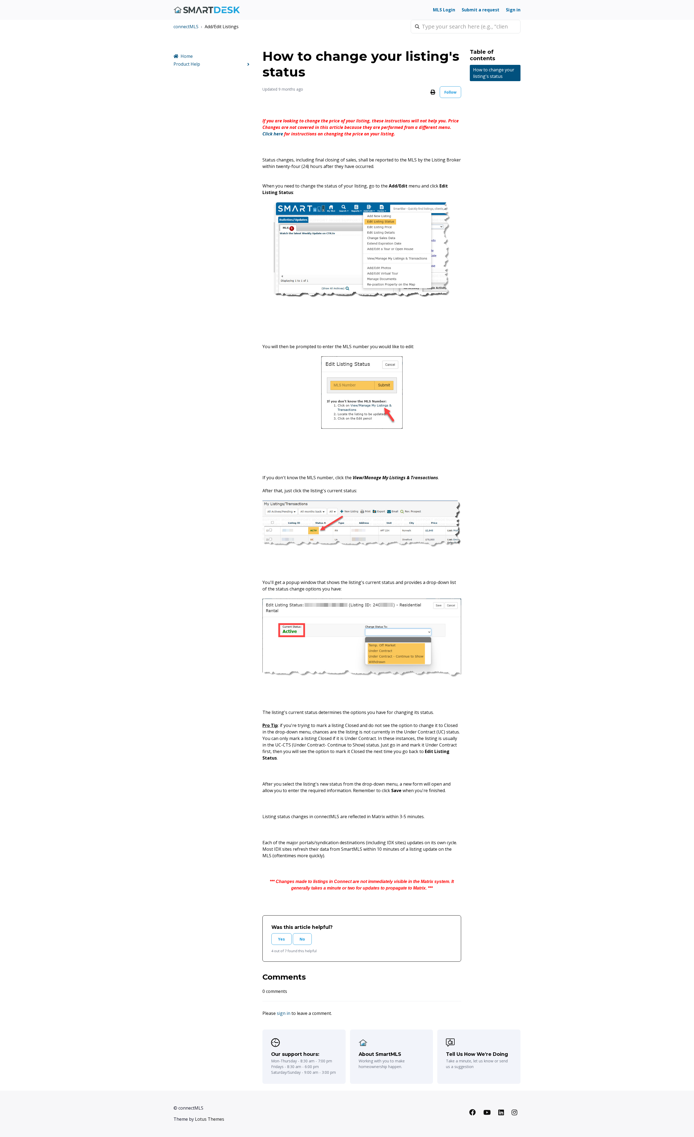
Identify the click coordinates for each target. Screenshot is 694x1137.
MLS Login (444, 10)
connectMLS (186, 27)
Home (187, 56)
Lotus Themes (209, 1119)
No (302, 939)
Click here (272, 134)
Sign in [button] (513, 10)
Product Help (187, 64)
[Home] (207, 10)
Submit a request (480, 10)
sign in (283, 1013)
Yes (281, 939)
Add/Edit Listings (222, 27)
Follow (450, 92)
